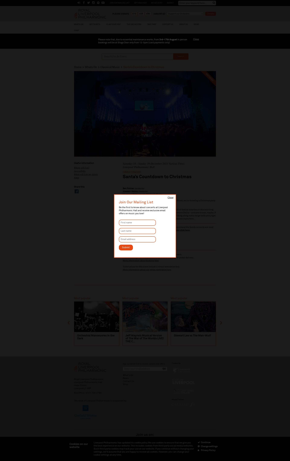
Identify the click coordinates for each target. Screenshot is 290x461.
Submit (126, 247)
